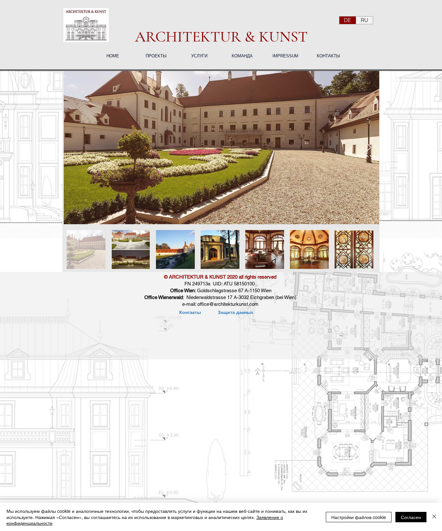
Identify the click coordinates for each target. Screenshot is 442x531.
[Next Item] (368, 147)
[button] (156, 56)
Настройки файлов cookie (358, 517)
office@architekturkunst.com (228, 304)
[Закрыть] (434, 517)
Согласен (411, 517)
